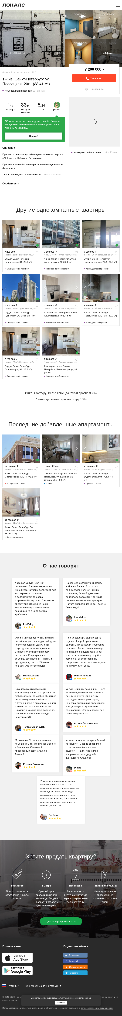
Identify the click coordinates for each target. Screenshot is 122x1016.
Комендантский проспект (18, 268)
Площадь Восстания (16, 483)
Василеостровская (15, 537)
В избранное (97, 88)
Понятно (61, 1002)
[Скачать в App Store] (17, 958)
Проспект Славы (93, 483)
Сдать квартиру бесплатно (61, 921)
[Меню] (117, 5)
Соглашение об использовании (75, 997)
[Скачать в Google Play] (17, 970)
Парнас (49, 483)
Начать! (33, 136)
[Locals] (13, 5)
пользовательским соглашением (97, 1007)
